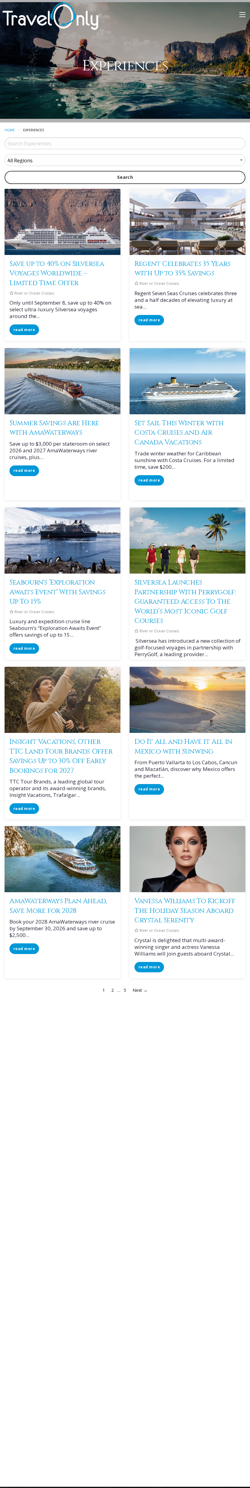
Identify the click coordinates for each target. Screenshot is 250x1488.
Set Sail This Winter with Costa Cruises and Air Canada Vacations (179, 433)
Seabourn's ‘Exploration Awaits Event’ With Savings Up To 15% (57, 592)
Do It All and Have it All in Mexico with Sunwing (183, 746)
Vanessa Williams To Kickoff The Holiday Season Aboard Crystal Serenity (184, 910)
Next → (140, 990)
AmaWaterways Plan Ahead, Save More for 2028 (58, 905)
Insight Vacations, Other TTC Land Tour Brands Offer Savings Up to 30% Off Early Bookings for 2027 (60, 756)
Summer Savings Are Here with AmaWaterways (54, 428)
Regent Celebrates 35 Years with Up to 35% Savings (182, 268)
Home (10, 130)
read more (24, 329)
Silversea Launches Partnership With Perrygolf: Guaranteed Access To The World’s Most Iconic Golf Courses (185, 601)
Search (125, 177)
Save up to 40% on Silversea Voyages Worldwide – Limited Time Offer (56, 273)
